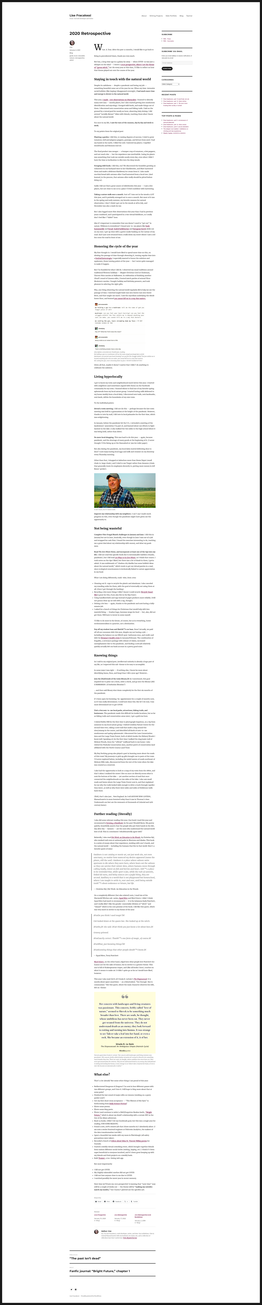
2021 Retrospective (120, 1215)
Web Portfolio (171, 16)
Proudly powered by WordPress (91, 1296)
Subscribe (167, 68)
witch (72, 60)
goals (71, 56)
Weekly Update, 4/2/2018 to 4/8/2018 (174, 133)
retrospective (79, 58)
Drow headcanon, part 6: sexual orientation (176, 127)
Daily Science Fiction (117, 1104)
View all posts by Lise (130, 1238)
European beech (139, 229)
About (144, 16)
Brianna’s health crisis (110, 638)
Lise (71, 47)
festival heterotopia (103, 258)
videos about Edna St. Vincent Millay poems (129, 1141)
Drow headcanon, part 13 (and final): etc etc (176, 99)
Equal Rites (123, 898)
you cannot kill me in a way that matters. (130, 298)
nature (72, 58)
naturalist (81, 56)
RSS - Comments (168, 41)
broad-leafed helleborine (118, 229)
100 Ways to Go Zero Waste (125, 558)
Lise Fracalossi (80, 15)
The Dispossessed (140, 979)
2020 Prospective (100, 1215)
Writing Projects (156, 16)
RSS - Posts (167, 39)
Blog (181, 16)
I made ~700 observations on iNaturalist (119, 100)
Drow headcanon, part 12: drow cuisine (174, 101)
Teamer (189, 16)
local (75, 56)
